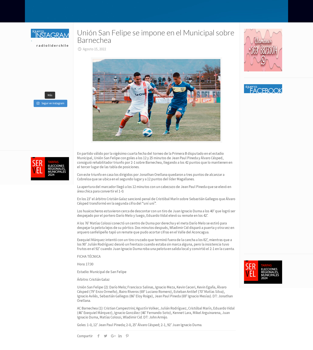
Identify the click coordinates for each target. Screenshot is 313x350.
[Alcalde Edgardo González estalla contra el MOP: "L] (40, 72)
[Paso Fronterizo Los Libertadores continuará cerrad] (59, 82)
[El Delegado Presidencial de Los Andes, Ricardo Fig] (59, 72)
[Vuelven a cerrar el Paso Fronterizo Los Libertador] (59, 61)
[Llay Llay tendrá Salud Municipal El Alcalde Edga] (40, 61)
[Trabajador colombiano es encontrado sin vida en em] (40, 82)
